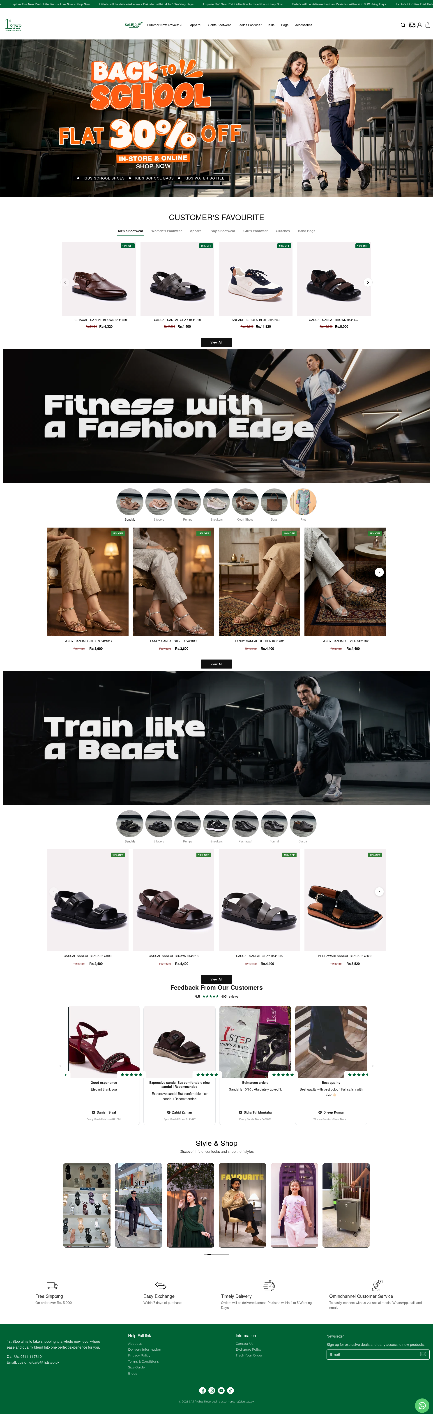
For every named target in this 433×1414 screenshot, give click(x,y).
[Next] (368, 282)
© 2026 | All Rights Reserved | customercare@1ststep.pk (216, 1401)
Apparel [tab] (196, 231)
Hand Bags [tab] (306, 231)
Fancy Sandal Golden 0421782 (259, 641)
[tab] (215, 200)
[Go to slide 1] (205, 1254)
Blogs (132, 1373)
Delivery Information (144, 1349)
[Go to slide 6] (224, 1254)
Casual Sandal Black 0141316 (88, 956)
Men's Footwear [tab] (130, 231)
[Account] (420, 25)
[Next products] (379, 572)
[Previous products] (53, 572)
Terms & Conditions (143, 1361)
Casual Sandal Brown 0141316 (173, 956)
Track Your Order (249, 1355)
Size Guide (136, 1367)
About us (135, 1344)
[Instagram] (211, 1390)
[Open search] (403, 25)
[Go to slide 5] (220, 1254)
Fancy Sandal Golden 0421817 (88, 641)
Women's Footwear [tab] (166, 231)
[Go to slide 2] (209, 1254)
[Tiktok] (230, 1390)
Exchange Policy (249, 1349)
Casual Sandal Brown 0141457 (334, 320)
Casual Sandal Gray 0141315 (259, 956)
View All (216, 342)
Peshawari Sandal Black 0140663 (345, 956)
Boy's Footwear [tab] (222, 231)
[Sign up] (423, 1354)
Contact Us (244, 1344)
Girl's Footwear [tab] (255, 231)
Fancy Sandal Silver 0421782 (345, 641)
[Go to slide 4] (216, 1254)
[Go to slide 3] (213, 1254)
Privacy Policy (139, 1355)
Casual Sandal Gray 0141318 (177, 320)
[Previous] (64, 282)
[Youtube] (221, 1390)
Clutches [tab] (283, 231)
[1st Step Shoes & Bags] (216, 118)
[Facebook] (202, 1390)
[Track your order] (412, 25)
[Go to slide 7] (227, 1254)
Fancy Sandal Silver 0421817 (173, 641)
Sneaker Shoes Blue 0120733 (255, 320)
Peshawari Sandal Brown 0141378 (99, 320)
